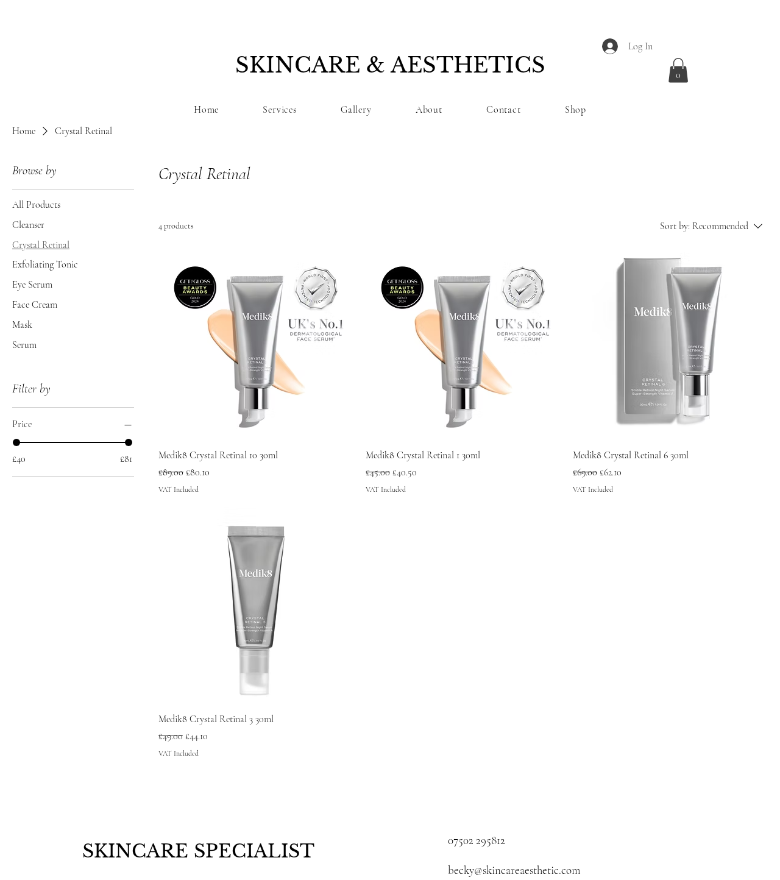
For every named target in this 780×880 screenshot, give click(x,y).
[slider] (16, 442)
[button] (678, 70)
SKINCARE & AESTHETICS (390, 65)
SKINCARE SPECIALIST (198, 851)
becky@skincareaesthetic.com (514, 870)
